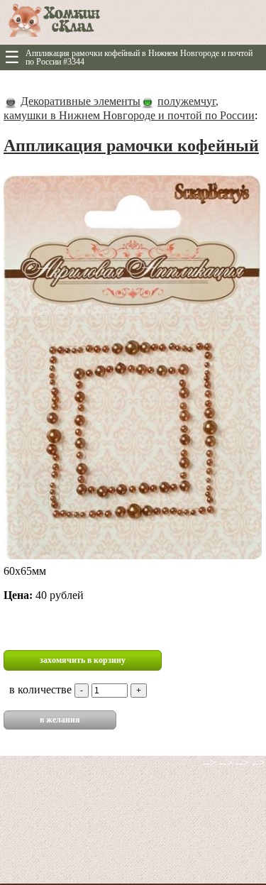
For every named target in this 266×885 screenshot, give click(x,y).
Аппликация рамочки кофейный (131, 145)
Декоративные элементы (80, 101)
